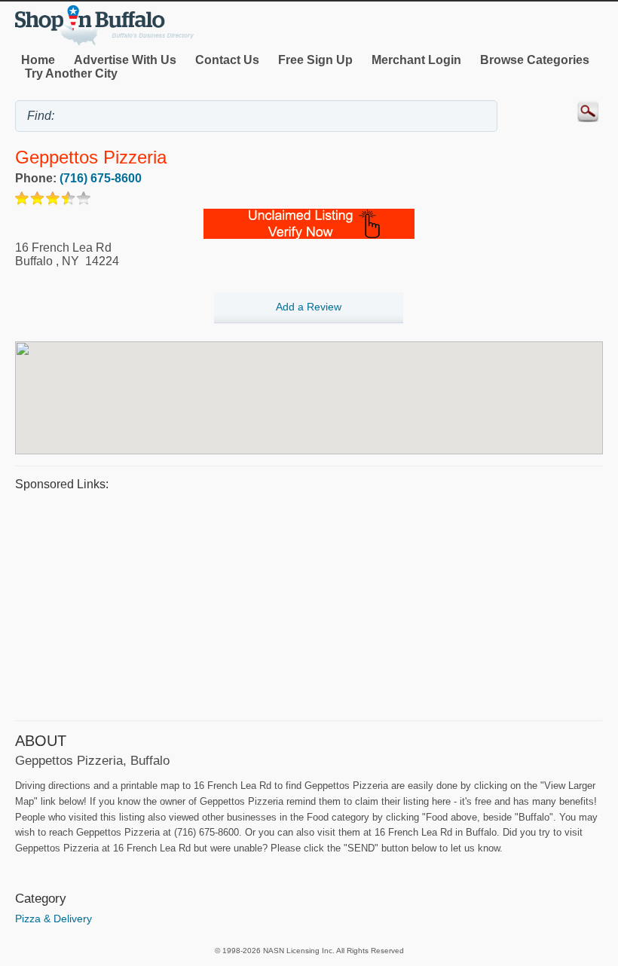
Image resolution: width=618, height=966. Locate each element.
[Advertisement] (309, 603)
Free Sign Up (315, 59)
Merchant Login (416, 59)
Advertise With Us (125, 59)
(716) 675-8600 (101, 178)
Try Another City (71, 73)
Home (38, 59)
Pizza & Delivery (53, 919)
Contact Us (227, 59)
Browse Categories (534, 59)
